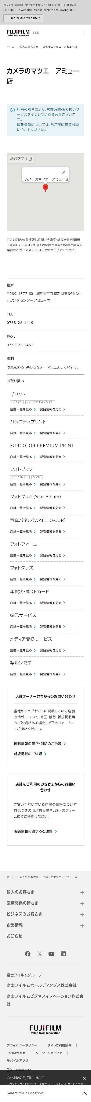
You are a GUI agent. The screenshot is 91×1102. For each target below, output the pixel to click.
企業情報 (15, 925)
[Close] (64, 172)
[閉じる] (84, 1078)
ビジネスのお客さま (24, 914)
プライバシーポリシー (22, 1045)
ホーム (11, 47)
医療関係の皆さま (23, 903)
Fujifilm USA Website (23, 18)
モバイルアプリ (17, 1060)
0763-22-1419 (20, 323)
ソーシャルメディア (49, 1053)
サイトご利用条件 (59, 1045)
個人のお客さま (28, 47)
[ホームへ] (18, 33)
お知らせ (14, 936)
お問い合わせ (16, 1053)
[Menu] (82, 33)
